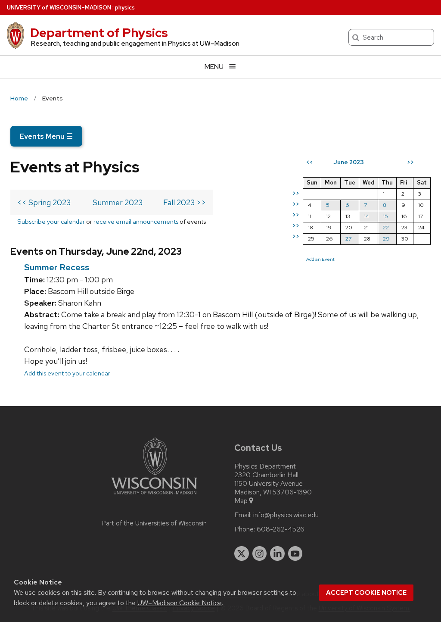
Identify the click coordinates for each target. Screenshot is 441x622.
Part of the (154, 523)
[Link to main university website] (154, 495)
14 (366, 216)
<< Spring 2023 (44, 202)
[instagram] (259, 553)
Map (241, 501)
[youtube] (295, 553)
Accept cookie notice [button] (366, 592)
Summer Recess (56, 267)
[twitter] (241, 553)
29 (386, 238)
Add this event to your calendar (67, 373)
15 (385, 216)
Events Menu (46, 136)
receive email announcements (135, 221)
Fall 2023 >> (184, 202)
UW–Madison (59, 7)
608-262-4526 (280, 529)
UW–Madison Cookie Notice (179, 602)
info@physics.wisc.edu (286, 515)
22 (386, 227)
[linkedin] (277, 553)
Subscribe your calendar (51, 221)
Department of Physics (99, 33)
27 (348, 238)
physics (125, 7)
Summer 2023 (118, 202)
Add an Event (320, 259)
